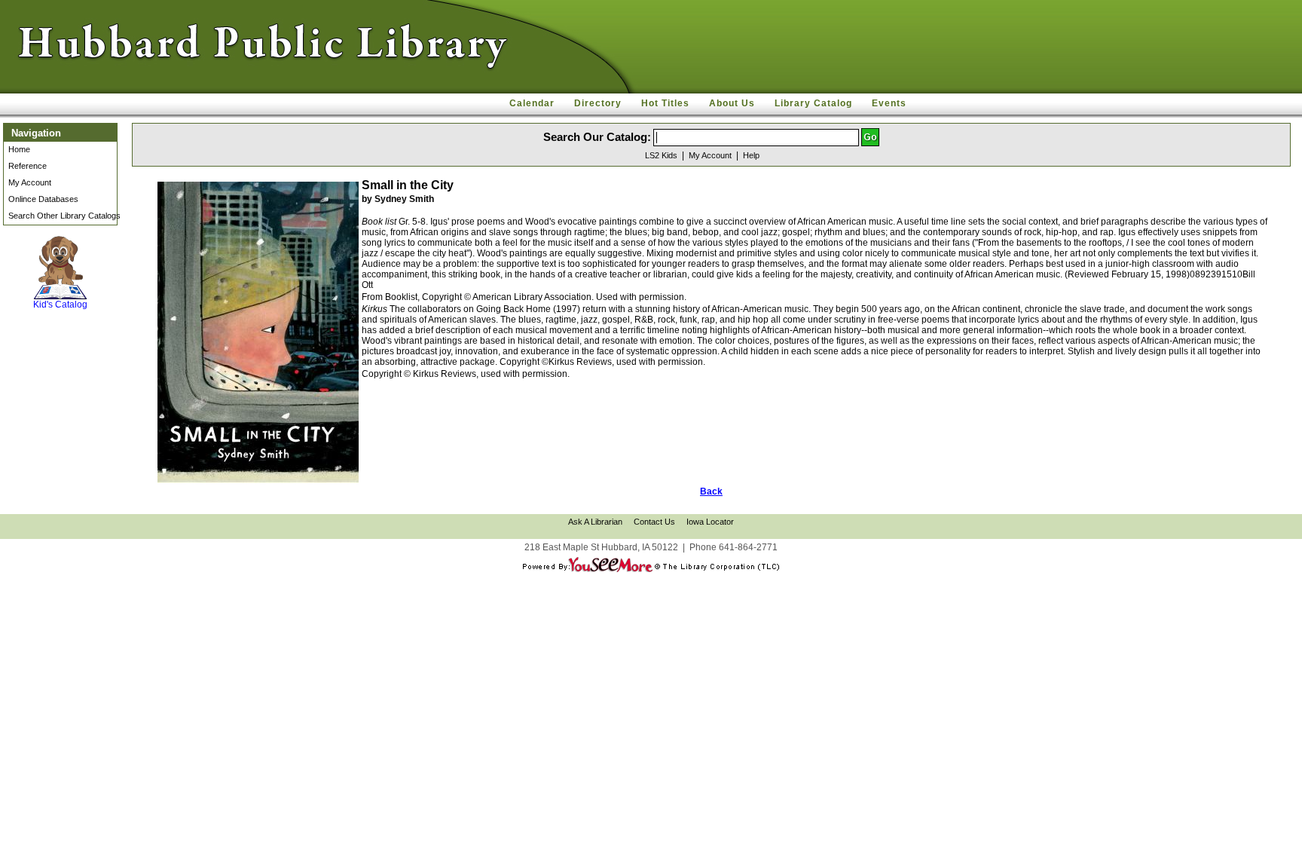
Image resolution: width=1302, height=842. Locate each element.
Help (751, 155)
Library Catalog (813, 103)
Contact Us (654, 521)
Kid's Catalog (60, 289)
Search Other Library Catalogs (64, 215)
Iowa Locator (710, 521)
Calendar (532, 103)
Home (19, 149)
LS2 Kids (661, 155)
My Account (29, 182)
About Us (732, 103)
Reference (27, 165)
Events (889, 103)
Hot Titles (665, 103)
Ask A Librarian (595, 521)
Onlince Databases (43, 199)
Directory (598, 103)
